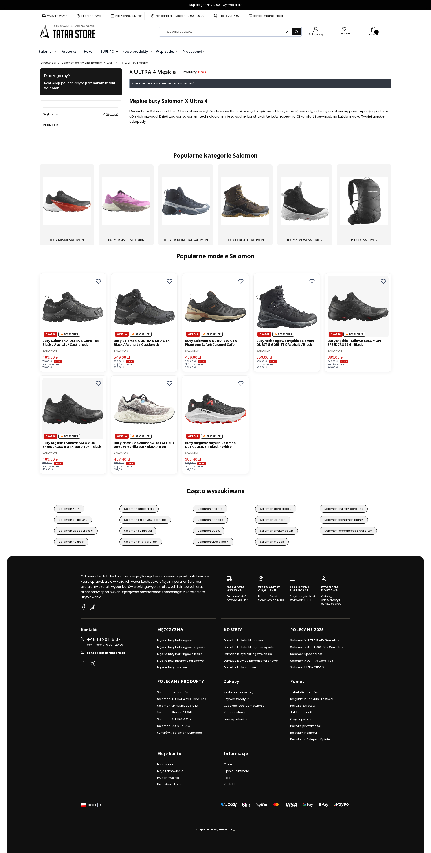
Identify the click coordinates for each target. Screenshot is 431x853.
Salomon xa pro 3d (138, 531)
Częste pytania (301, 719)
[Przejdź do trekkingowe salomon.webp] (186, 201)
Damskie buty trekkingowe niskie (248, 654)
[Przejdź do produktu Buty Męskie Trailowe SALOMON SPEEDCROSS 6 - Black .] (358, 306)
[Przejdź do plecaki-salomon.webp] (364, 201)
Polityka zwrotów (302, 706)
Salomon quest (209, 531)
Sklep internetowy (214, 829)
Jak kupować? (301, 712)
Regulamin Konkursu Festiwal (311, 699)
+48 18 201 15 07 (104, 639)
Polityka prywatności (305, 726)
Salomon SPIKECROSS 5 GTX (177, 706)
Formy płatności (235, 719)
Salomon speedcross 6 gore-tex (348, 531)
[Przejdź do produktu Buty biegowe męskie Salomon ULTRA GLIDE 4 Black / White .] (215, 408)
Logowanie (165, 764)
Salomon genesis (210, 520)
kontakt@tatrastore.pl (106, 653)
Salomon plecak (272, 542)
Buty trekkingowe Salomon (186, 240)
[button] (296, 31)
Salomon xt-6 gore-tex (140, 542)
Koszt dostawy (234, 712)
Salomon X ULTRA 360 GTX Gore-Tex (316, 647)
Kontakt (229, 784)
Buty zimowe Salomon (305, 240)
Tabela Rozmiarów (304, 692)
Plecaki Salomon (364, 240)
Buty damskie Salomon (126, 240)
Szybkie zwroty (235, 699)
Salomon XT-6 (69, 509)
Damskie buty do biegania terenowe (251, 660)
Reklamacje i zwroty (238, 692)
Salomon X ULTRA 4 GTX (174, 719)
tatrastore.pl (48, 63)
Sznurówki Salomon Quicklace (179, 733)
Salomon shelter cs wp (276, 531)
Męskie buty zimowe (172, 667)
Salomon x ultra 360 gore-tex (145, 520)
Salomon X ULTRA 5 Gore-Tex (311, 660)
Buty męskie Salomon (67, 240)
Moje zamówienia (170, 771)
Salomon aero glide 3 (276, 509)
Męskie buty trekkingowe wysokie (181, 647)
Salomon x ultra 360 (73, 520)
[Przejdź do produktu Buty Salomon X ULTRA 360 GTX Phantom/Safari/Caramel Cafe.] (215, 306)
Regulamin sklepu (303, 733)
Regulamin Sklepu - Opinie (310, 739)
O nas (228, 764)
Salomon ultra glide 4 (213, 542)
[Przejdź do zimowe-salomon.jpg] (305, 201)
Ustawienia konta (170, 784)
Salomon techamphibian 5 (343, 520)
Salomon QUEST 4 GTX (173, 726)
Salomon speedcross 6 (76, 531)
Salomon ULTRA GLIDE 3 (307, 667)
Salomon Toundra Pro (173, 692)
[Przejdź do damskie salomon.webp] (126, 201)
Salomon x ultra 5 (71, 542)
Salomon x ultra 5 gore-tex (343, 509)
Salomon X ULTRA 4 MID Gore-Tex (181, 699)
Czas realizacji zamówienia (244, 706)
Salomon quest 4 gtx (139, 509)
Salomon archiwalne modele (82, 63)
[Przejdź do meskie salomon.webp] (67, 201)
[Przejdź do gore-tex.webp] (245, 201)
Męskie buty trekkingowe (175, 640)
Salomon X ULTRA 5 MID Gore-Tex (314, 640)
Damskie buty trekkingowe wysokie (250, 647)
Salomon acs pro (210, 509)
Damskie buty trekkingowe (243, 640)
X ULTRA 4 (113, 63)
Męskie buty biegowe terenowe (180, 660)
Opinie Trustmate (236, 771)
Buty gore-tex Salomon (245, 240)
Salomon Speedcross (306, 654)
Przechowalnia (168, 778)
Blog (227, 778)
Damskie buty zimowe (240, 667)
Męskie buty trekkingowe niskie (180, 654)
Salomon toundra (273, 520)
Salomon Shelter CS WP (174, 712)
